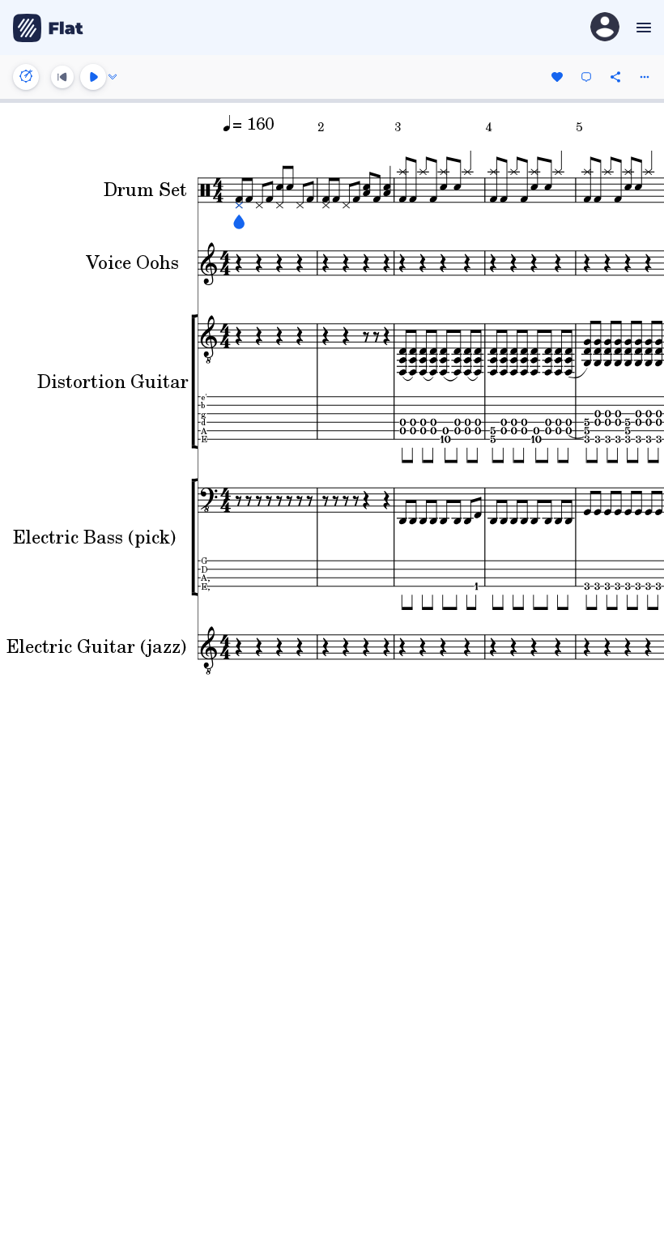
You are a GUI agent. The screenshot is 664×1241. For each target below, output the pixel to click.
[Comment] (586, 77)
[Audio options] (112, 77)
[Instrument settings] (26, 77)
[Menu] (641, 27)
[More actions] (644, 76)
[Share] (615, 76)
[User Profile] (604, 28)
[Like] (557, 77)
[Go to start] (62, 77)
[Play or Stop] (93, 77)
